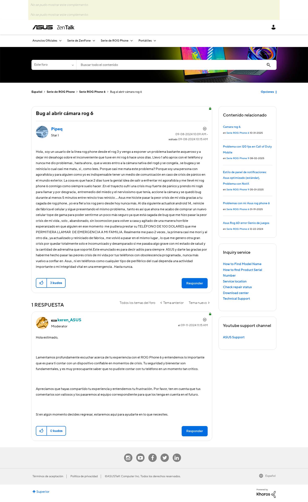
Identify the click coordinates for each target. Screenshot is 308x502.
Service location (235, 281)
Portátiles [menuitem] (145, 41)
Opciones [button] (267, 92)
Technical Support (236, 299)
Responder (194, 283)
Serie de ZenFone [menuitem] (79, 41)
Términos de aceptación (47, 476)
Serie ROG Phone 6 (92, 92)
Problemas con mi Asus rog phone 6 (246, 203)
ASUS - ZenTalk (53, 27)
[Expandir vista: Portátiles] (155, 41)
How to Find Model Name (242, 264)
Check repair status (237, 287)
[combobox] (176, 65)
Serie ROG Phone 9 (237, 158)
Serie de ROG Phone (61, 92)
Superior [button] (42, 492)
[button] (41, 282)
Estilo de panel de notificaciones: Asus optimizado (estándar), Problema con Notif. (245, 178)
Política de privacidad (84, 476)
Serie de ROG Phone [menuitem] (114, 41)
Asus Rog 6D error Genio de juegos (246, 223)
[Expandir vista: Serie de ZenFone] (94, 41)
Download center (236, 293)
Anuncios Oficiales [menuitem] (44, 41)
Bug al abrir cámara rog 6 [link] (126, 92)
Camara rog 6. (232, 127)
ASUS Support (234, 337)
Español (36, 92)
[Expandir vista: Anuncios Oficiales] (60, 41)
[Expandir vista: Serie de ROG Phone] (131, 41)
